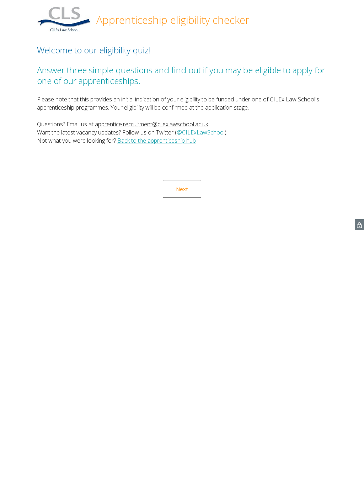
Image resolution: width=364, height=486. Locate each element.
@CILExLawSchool (201, 132)
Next (182, 188)
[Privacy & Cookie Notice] (359, 224)
